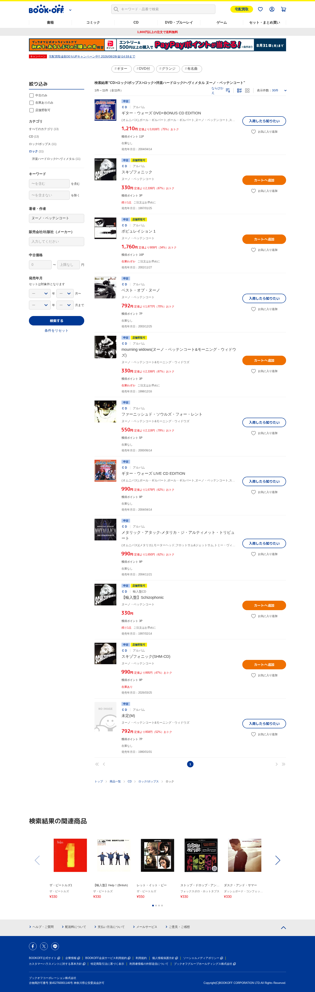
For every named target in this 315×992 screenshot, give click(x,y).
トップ (98, 781)
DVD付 (144, 68)
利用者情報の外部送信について (148, 963)
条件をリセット (57, 330)
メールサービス (146, 926)
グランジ (169, 68)
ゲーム (222, 22)
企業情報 (70, 958)
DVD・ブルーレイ (179, 22)
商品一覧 (115, 781)
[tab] (153, 905)
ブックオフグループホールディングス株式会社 (203, 963)
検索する (56, 320)
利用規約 (141, 958)
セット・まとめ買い (264, 22)
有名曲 (192, 68)
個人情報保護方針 (163, 958)
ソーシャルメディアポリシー (201, 958)
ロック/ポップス (148, 781)
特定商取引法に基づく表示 (107, 963)
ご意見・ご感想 (179, 926)
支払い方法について (111, 926)
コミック (93, 22)
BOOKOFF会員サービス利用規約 (106, 958)
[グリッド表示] (247, 90)
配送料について (75, 926)
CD (136, 22)
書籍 (50, 22)
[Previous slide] (37, 860)
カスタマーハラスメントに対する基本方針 (55, 963)
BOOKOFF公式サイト (43, 958)
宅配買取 (242, 9)
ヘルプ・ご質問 (43, 926)
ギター (122, 68)
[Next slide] (277, 860)
